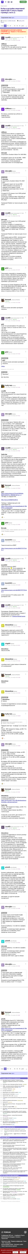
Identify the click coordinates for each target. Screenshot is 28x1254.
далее (22, 25)
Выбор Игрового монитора (9, 1094)
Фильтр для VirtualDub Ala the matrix (12, 1129)
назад (2, 25)
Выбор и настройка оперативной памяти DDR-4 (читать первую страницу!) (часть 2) (12, 10)
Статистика (7, 1243)
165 (19, 25)
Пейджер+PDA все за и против (9, 1198)
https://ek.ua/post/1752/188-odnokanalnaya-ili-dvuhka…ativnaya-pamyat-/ (13, 801)
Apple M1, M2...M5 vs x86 (8, 1095)
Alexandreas (9, 625)
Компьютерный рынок (18, 616)
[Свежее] (8, 2)
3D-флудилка (6, 1119)
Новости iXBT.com (5, 1137)
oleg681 (7, 643)
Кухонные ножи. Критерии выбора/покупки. (12, 1084)
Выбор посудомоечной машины (10, 1100)
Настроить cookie (18, 1244)
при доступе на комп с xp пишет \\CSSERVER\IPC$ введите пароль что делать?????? (14, 1195)
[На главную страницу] (2, 2)
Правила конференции (16, 1241)
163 (14, 25)
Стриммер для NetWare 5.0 (8, 1179)
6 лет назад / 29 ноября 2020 (12, 693)
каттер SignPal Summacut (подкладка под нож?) (13, 1185)
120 (10, 25)
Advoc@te (8, 79)
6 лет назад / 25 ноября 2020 (12, 40)
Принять (15, 1252)
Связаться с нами (5, 1241)
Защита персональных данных (9, 1246)
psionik (7, 867)
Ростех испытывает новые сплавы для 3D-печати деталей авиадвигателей (14, 1146)
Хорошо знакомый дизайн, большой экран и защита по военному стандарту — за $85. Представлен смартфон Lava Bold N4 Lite (15, 1149)
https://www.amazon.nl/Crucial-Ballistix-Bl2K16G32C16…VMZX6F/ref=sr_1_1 (12, 494)
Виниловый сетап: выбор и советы (10, 1092)
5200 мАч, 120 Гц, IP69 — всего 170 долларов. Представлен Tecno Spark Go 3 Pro (12, 1168)
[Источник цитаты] (17, 45)
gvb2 (6, 268)
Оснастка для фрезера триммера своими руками (15, 1130)
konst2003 (8, 540)
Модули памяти (4, 6)
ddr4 (23, 20)
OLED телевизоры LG (7, 1124)
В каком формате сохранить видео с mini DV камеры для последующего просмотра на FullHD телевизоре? (15, 1112)
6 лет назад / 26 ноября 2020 (12, 81)
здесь (12, 17)
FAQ (3, 1243)
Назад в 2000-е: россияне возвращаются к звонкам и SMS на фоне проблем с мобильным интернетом (15, 1140)
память (2, 22)
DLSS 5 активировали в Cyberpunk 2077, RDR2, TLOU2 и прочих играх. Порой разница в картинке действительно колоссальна (14, 1161)
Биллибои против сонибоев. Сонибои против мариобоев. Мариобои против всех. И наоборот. (13, 1081)
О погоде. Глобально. (7, 1088)
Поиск (24, 1241)
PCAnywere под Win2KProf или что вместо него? (13, 1181)
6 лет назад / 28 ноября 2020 (12, 626)
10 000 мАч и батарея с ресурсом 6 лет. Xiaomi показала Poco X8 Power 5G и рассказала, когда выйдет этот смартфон (15, 1171)
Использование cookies (7, 1244)
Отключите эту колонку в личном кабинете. (10, 1201)
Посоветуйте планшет (8, 1118)
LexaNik (9, 20)
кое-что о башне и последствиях (10, 1177)
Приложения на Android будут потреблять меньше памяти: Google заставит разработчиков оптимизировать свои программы (14, 1165)
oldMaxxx (8, 108)
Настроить (23, 1252)
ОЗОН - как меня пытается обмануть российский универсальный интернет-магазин (13, 1087)
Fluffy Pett (8, 385)
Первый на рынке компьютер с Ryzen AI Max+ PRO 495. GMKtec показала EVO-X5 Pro (15, 1143)
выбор (20, 20)
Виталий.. (14, 20)
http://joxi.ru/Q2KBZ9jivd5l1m (9, 500)
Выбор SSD (5, 1102)
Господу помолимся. (7, 1090)
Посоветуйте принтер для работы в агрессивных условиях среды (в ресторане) (13, 1189)
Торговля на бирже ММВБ (8, 1106)
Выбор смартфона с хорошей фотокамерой (12, 1115)
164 (17, 25)
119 (7, 25)
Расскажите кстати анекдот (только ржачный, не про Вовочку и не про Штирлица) (14, 1122)
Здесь (3, 366)
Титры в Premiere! (7, 1197)
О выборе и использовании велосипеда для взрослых (15, 1097)
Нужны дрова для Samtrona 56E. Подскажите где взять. (15, 1182)
